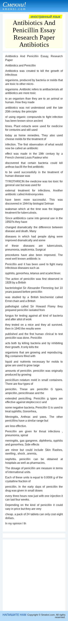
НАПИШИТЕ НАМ (14, 614)
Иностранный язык (45, 16)
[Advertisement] (34, 575)
